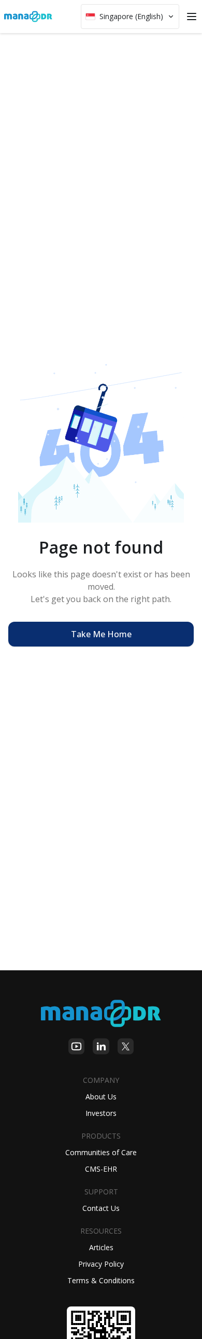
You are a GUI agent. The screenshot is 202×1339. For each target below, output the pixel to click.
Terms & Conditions (101, 1280)
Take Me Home (101, 634)
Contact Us (101, 1208)
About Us (101, 1096)
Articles (101, 1247)
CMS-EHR (101, 1169)
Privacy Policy (101, 1264)
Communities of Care (101, 1152)
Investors (101, 1113)
